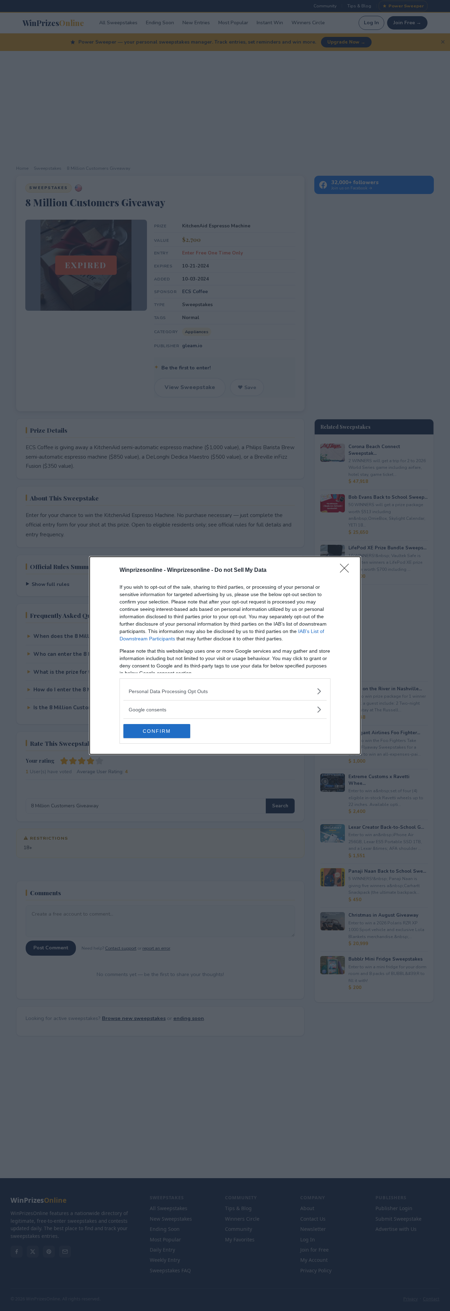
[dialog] (225, 655)
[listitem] (225, 691)
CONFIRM (157, 731)
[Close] (346, 570)
